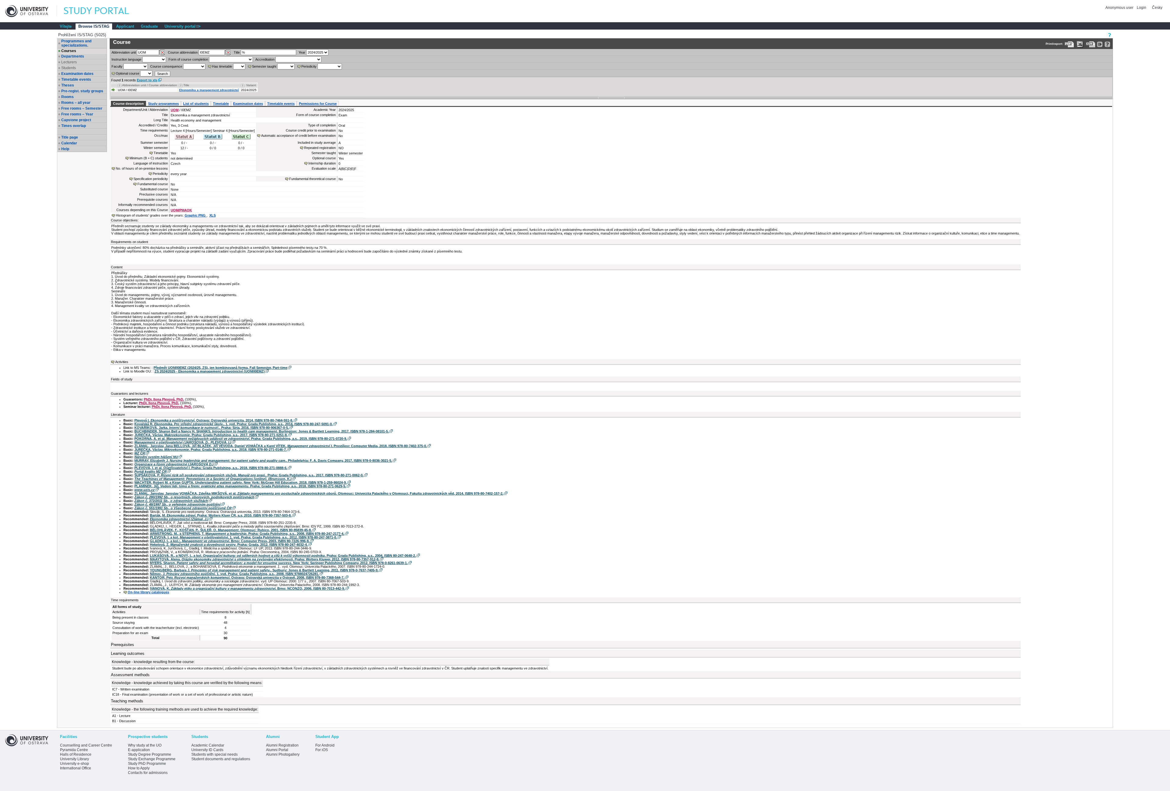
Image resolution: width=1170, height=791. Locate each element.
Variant (251, 85)
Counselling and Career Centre (86, 745)
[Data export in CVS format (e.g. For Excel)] (1090, 44)
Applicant (125, 26)
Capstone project (76, 120)
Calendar (69, 143)
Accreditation (265, 59)
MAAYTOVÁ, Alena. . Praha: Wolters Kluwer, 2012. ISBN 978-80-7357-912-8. (264, 559)
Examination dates (77, 74)
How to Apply (139, 768)
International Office (75, 768)
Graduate (149, 26)
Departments (72, 56)
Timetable (221, 103)
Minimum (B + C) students (148, 158)
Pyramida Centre (74, 750)
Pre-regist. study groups (82, 91)
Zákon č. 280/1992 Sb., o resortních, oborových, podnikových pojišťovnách (194, 497)
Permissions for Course (318, 103)
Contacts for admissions (148, 773)
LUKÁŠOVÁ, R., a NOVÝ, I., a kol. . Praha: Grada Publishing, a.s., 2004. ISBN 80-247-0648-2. (283, 555)
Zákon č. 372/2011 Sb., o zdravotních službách (171, 501)
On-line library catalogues (148, 592)
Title (237, 52)
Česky (1157, 7)
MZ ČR (139, 453)
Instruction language (126, 59)
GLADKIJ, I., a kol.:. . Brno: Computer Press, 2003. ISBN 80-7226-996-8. (230, 541)
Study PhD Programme (147, 763)
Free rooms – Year (77, 114)
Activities (121, 362)
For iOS (321, 750)
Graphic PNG (196, 215)
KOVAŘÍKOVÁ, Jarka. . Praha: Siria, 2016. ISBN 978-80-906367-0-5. (211, 427)
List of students (196, 103)
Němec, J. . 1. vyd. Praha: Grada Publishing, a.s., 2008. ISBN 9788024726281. (234, 574)
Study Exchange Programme (152, 759)
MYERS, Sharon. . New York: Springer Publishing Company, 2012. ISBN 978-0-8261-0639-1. (279, 563)
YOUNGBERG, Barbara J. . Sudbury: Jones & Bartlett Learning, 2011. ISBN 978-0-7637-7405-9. (264, 570)
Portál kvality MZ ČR (150, 471)
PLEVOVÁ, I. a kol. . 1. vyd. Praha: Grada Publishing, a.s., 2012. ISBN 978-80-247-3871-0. (243, 537)
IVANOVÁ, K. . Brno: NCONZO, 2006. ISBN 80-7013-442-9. (247, 588)
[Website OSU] (31, 11)
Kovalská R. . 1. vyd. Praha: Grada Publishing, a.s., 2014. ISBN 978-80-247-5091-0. (233, 424)
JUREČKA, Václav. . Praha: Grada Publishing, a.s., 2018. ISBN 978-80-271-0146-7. (210, 449)
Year (302, 52)
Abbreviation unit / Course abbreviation (149, 85)
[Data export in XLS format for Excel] (1080, 44)
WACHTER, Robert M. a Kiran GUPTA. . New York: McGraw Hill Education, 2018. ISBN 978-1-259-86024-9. (240, 482)
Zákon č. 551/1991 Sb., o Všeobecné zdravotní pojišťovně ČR (183, 508)
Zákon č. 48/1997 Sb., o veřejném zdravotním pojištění (177, 504)
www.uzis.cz (144, 490)
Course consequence (166, 66)
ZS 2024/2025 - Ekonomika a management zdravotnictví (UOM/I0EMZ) (209, 371)
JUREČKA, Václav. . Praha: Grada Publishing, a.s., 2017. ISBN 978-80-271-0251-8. (211, 435)
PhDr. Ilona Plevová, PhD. (164, 399)
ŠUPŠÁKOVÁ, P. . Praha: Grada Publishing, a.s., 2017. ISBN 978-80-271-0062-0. (248, 475)
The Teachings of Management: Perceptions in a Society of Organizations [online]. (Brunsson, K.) (213, 479)
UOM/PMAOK (181, 210)
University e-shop (74, 763)
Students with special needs (214, 754)
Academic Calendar (207, 745)
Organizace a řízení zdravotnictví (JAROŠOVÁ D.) (174, 464)
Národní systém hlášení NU (156, 457)
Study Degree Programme (149, 754)
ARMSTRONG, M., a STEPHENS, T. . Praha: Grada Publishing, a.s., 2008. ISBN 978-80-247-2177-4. (247, 533)
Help (65, 149)
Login (1141, 7)
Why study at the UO (144, 745)
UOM (175, 110)
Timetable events (76, 79)
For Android (325, 745)
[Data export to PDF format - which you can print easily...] (1069, 44)
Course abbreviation (183, 52)
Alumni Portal (277, 750)
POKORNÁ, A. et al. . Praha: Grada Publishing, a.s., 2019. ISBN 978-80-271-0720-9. (240, 438)
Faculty (117, 66)
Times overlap (73, 126)
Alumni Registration (282, 745)
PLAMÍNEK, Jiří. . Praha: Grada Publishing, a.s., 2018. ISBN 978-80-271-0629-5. (240, 486)
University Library (74, 759)
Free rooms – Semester (81, 108)
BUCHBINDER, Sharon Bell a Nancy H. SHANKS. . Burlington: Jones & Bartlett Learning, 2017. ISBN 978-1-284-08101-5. (261, 431)
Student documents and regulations (220, 759)
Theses (67, 85)
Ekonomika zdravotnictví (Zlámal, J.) (179, 519)
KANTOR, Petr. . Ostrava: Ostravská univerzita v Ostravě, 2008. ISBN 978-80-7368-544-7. (247, 577)
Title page (69, 137)
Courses (68, 51)
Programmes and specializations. (76, 43)
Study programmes (163, 103)
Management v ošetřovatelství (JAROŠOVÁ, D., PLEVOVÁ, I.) (182, 442)
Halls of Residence (75, 754)
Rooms (67, 97)
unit (124, 52)
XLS (212, 215)
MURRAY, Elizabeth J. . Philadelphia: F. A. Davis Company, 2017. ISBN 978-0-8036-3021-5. (263, 460)
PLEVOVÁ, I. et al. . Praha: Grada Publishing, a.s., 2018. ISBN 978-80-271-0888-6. (210, 468)
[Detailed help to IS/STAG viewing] (1107, 44)
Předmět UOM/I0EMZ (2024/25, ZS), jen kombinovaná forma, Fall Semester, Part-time (220, 367)
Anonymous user (1119, 7)
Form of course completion (188, 59)
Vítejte (66, 26)
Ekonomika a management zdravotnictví (209, 90)
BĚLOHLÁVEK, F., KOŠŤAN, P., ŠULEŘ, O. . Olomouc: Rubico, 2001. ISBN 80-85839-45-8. (231, 530)
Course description (128, 103)
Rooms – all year (75, 103)
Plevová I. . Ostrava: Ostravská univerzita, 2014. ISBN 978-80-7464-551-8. (213, 420)
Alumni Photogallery (283, 754)
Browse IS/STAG (93, 26)
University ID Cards (207, 750)
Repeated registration (320, 148)
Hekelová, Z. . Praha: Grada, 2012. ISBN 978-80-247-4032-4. (229, 544)
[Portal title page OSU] (102, 11)
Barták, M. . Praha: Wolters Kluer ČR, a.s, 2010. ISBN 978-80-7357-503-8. (221, 515)
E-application (139, 750)
